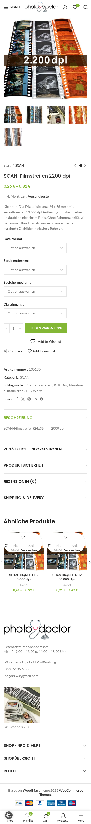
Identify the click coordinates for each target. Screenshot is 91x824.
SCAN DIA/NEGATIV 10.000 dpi (67, 577)
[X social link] (23, 399)
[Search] (86, 7)
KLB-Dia (60, 385)
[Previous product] (75, 165)
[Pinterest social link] (29, 399)
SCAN (19, 165)
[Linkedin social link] (35, 399)
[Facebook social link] (17, 399)
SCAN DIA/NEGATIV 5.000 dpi (24, 577)
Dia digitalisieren (38, 385)
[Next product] (85, 165)
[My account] (65, 7)
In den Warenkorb (46, 328)
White (37, 391)
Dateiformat (13, 239)
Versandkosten (39, 196)
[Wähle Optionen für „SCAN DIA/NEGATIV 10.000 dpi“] (50, 545)
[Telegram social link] (41, 399)
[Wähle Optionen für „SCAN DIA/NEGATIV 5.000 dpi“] (7, 545)
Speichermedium (16, 282)
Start (7, 165)
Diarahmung (13, 304)
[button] (8, 815)
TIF (28, 391)
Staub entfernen (16, 260)
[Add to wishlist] (22, 537)
